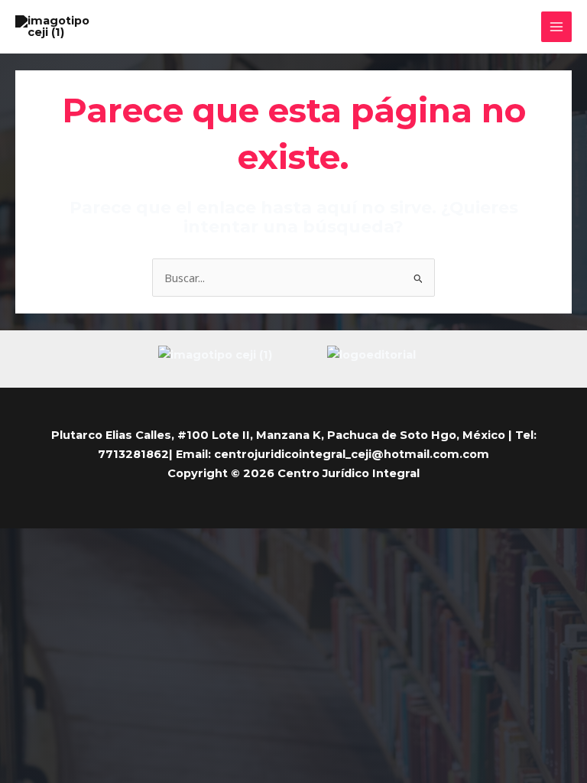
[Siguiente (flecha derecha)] (49, 562)
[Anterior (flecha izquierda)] (15, 562)
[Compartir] (82, 541)
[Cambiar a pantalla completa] (49, 541)
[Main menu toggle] (556, 26)
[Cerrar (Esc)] (116, 541)
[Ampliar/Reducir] (15, 541)
